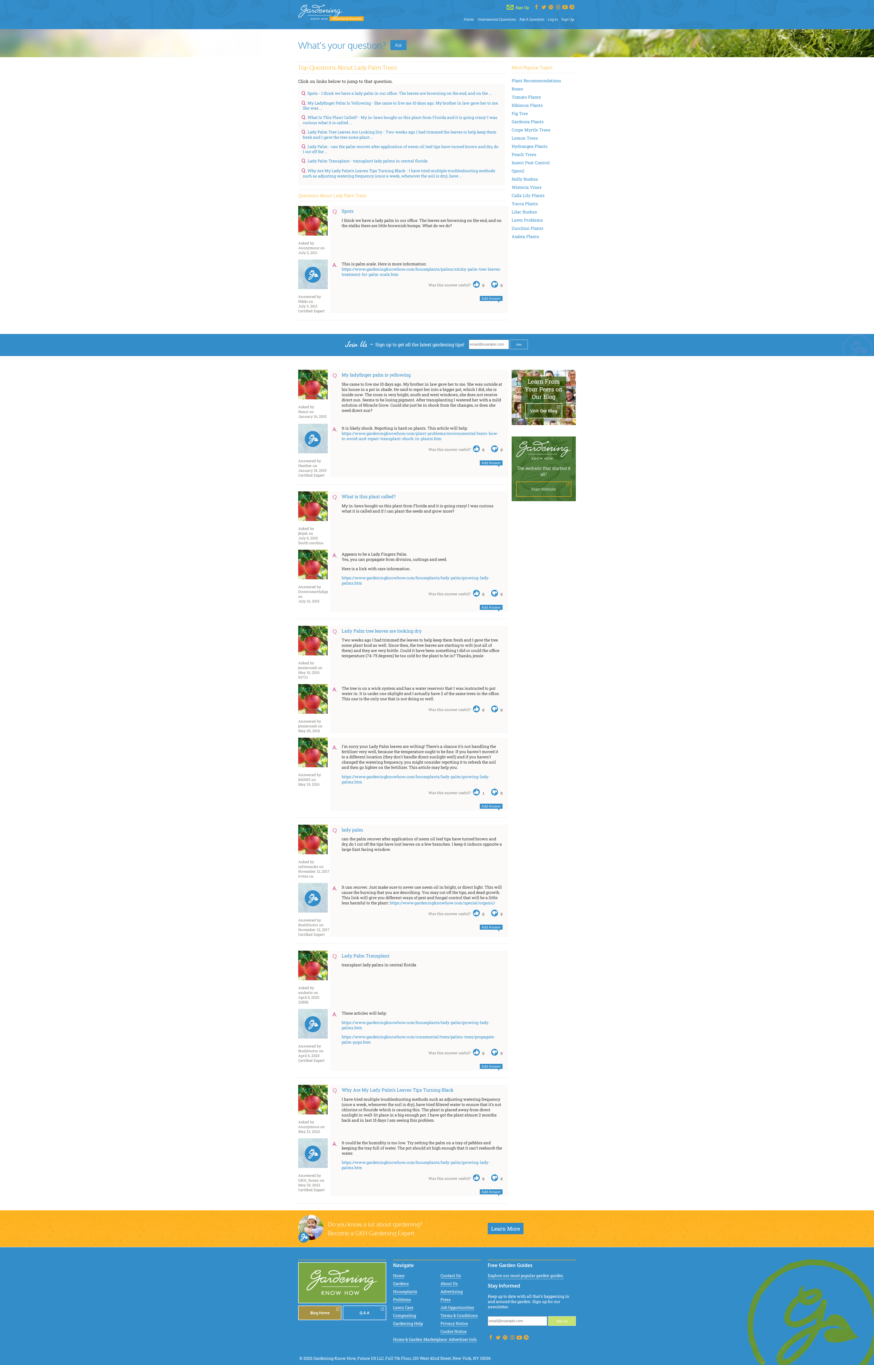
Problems (402, 1299)
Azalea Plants (525, 236)
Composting (404, 1315)
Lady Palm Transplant (365, 956)
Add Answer (491, 298)
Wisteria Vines (526, 187)
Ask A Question (531, 19)
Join (519, 344)
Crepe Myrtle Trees (531, 130)
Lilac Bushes (524, 212)
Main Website (543, 489)
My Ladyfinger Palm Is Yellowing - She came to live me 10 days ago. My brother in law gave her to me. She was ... (401, 105)
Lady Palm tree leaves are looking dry (382, 631)
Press (445, 1299)
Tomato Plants (526, 97)
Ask (398, 45)
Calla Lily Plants (528, 195)
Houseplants (405, 1291)
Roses (517, 89)
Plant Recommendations (536, 80)
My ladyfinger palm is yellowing (376, 375)
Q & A (364, 1313)
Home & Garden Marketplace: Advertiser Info (435, 1339)
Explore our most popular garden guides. (526, 1275)
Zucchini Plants (527, 228)
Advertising (451, 1291)
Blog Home (320, 1313)
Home (469, 19)
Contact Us (450, 1275)
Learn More (505, 1228)
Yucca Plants (525, 203)
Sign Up (567, 19)
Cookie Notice (453, 1331)
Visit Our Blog (543, 410)
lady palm (352, 830)
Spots (347, 211)
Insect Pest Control (531, 162)
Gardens (401, 1283)
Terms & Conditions (459, 1315)
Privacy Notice (454, 1323)
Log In (553, 19)
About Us (449, 1283)
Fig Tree (520, 113)
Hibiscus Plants (527, 105)
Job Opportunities (457, 1307)
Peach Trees (524, 154)
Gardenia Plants (528, 121)
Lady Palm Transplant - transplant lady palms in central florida (367, 161)
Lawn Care (403, 1307)
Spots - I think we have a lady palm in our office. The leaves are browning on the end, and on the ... (399, 93)
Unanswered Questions (497, 19)
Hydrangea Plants (529, 146)
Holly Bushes (525, 179)
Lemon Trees (525, 138)
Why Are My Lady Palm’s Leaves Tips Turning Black (398, 1090)
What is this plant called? (369, 496)
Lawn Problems (527, 220)
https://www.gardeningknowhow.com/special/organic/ (442, 903)
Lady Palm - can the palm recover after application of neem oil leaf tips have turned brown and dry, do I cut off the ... (400, 149)
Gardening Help (408, 1323)
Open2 (518, 171)
